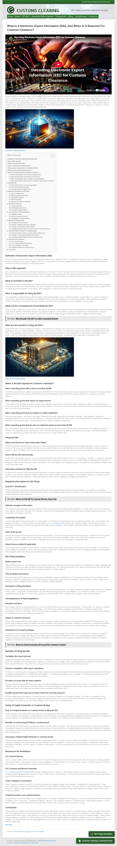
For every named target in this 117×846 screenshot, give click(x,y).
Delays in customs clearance (20, 216)
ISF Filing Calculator (101, 834)
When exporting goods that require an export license (25, 176)
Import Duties (18, 831)
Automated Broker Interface (42, 16)
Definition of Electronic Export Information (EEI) (22, 159)
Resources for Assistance (16, 239)
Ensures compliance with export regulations (24, 224)
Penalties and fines (17, 214)
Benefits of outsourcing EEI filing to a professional (25, 235)
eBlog (70, 16)
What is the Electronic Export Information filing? (24, 185)
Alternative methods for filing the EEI (21, 189)
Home (10, 16)
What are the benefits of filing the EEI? (20, 170)
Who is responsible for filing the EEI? (19, 165)
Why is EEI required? (14, 161)
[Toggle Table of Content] (51, 156)
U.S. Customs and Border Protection (22, 243)
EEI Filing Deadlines (15, 203)
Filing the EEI (12, 183)
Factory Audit (60, 16)
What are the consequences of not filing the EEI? (23, 168)
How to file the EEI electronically (20, 187)
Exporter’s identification (17, 193)
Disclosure (34, 842)
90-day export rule (17, 206)
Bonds (17, 16)
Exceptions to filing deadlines (20, 210)
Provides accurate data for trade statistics (23, 226)
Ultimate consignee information (19, 195)
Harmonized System (59, 523)
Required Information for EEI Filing (18, 191)
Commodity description (17, 197)
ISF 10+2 (25, 16)
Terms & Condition (13, 842)
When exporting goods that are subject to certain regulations (27, 178)
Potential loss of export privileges (21, 218)
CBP (32, 772)
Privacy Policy (25, 842)
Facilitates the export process (20, 222)
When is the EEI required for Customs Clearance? (23, 172)
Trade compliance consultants (20, 245)
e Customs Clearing (37, 831)
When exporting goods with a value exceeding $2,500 (26, 174)
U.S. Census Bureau (17, 241)
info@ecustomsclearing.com (46, 840)
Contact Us (93, 16)
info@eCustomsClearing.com (101, 2)
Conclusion (12, 249)
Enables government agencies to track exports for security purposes (31, 228)
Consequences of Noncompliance (19, 212)
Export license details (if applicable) (21, 201)
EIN (21, 492)
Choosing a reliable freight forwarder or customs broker (27, 237)
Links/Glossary (81, 16)
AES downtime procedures (19, 208)
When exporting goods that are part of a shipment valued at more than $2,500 (32, 181)
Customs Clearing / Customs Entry (95, 840)
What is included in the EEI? (16, 163)
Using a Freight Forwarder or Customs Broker (23, 231)
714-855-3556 (86, 2)
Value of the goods (16, 199)
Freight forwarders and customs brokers (23, 247)
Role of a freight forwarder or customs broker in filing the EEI (28, 233)
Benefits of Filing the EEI (16, 220)
